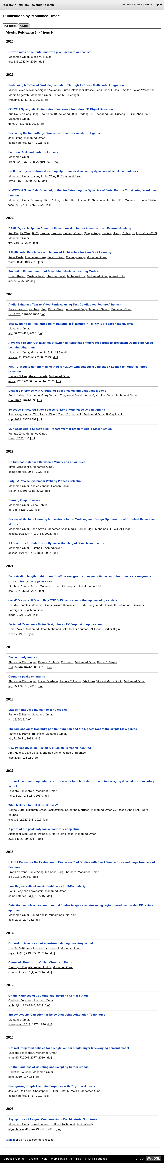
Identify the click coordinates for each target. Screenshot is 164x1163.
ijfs (10, 490)
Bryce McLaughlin (19, 466)
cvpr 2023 (14, 400)
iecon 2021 (15, 634)
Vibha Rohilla (39, 504)
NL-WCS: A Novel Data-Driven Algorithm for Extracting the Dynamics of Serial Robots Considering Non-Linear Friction (83, 193)
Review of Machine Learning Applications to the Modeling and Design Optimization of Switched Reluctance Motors (81, 521)
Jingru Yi (88, 395)
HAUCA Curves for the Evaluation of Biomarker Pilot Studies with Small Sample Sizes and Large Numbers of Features (81, 865)
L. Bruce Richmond (63, 1124)
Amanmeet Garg (35, 257)
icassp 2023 (16, 438)
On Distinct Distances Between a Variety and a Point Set (46, 462)
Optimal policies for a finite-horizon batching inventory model (50, 943)
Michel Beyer (16, 90)
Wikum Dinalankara (66, 605)
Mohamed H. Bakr (42, 352)
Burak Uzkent (55, 257)
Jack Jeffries (56, 809)
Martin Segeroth (18, 95)
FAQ (88, 1158)
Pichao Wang (56, 309)
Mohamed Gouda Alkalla (140, 200)
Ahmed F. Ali (117, 276)
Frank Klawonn (17, 871)
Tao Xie (45, 233)
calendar (37, 4)
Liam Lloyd (32, 752)
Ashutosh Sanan (98, 309)
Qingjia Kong (92, 233)
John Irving (15, 137)
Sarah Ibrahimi (17, 309)
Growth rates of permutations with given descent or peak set (49, 52)
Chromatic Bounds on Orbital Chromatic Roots (40, 962)
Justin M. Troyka (41, 56)
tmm (11, 123)
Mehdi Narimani (79, 629)
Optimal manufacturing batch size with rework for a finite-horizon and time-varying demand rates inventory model (81, 783)
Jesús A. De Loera (20, 1090)
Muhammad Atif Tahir (62, 914)
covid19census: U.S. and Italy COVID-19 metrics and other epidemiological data (62, 600)
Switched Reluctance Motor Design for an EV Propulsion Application (55, 624)
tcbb (11, 1005)
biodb (11, 614)
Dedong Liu (86, 113)
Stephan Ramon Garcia (23, 586)
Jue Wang (14, 414)
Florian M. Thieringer (66, 95)
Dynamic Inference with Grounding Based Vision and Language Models (57, 390)
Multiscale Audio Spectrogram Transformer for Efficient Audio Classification (60, 428)
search (49, 4)
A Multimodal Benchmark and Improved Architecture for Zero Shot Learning (59, 252)
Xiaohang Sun (37, 309)
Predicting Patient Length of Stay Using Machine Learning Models (53, 271)
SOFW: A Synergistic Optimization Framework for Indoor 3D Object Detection (60, 109)
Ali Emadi (61, 352)
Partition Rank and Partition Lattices (33, 152)
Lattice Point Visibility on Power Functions (37, 709)
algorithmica (16, 1129)
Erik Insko (67, 662)
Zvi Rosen (119, 809)
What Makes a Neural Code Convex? (33, 805)
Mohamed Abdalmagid (62, 528)
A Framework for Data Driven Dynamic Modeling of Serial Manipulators (56, 543)
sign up (23, 1139)
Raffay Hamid (114, 414)
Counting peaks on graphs (26, 676)
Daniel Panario (40, 1124)
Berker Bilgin (86, 528)
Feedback (100, 1158)
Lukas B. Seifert (121, 90)
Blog (78, 1158)
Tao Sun (56, 233)
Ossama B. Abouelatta (91, 200)
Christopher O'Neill (74, 586)
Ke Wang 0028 (67, 113)
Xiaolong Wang (75, 257)
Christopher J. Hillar (45, 1090)
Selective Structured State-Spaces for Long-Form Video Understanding (56, 409)
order (11, 161)
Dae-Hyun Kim (17, 967)
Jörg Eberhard (67, 871)
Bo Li (11, 890)
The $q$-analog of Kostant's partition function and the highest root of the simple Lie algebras (72, 728)
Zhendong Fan (104, 113)
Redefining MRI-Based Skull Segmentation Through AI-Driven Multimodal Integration (66, 85)
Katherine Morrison (77, 809)
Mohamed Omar (18, 56)
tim (10, 242)
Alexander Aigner (36, 90)
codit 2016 (15, 919)
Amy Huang (15, 752)
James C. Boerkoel (74, 752)
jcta (10, 590)
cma (11, 1057)
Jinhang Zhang (72, 233)
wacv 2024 (15, 262)
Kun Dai (13, 113)
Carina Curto (16, 809)
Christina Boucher (19, 1000)
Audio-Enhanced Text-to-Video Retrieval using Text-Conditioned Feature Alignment (65, 304)
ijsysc (11, 953)
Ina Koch (50, 871)
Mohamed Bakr (57, 629)
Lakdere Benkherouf (21, 790)
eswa (11, 180)
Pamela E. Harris (48, 662)
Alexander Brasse (82, 90)
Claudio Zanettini (19, 605)
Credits (33, 1158)
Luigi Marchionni (33, 610)
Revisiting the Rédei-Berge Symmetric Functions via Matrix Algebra (54, 133)
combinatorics (17, 142)
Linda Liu (76, 414)
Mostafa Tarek (36, 276)
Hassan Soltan (17, 376)
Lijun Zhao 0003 (140, 113)
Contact (20, 1158)
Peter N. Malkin (69, 1090)
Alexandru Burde (59, 90)
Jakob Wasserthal (144, 90)
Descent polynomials (22, 657)
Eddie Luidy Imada (91, 605)
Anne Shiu (133, 809)
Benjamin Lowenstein (29, 890)
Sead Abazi (102, 90)
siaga (11, 819)
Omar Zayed (16, 629)
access (12, 357)
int (9, 719)
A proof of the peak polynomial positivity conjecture (44, 829)
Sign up (158, 5)
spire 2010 (15, 1076)
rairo (11, 795)
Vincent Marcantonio (109, 681)
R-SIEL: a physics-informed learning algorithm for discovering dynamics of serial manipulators (73, 171)
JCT (10, 838)
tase (11, 204)
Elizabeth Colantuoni (118, 605)
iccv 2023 (14, 314)
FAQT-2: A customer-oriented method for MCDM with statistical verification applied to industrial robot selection (77, 369)
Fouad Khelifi (39, 914)
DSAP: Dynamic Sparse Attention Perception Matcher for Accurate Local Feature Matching (69, 228)
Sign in (148, 5)
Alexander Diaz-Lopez (22, 662)
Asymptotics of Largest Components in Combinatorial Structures (52, 1119)
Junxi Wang (36, 871)
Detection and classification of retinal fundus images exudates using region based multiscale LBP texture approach (80, 908)
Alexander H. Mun (39, 967)
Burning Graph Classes (24, 500)
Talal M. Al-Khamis (20, 948)
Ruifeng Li (121, 113)
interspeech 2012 (19, 1024)
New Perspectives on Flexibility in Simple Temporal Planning (49, 747)
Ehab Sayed (38, 528)
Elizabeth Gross (36, 809)
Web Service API (61, 1158)
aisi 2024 (14, 281)
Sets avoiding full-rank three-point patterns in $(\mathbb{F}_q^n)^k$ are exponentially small (71, 323)
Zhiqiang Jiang (29, 113)
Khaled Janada (37, 376)
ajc (10, 333)
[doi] (41, 61)
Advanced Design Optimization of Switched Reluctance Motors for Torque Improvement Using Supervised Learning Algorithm (80, 345)
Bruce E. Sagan (107, 662)
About (8, 1158)
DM (10, 667)
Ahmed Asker (73, 176)
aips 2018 (14, 757)
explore (24, 4)
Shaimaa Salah (56, 276)
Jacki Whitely (85, 1124)
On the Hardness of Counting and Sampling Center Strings (48, 995)
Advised (24, 26)
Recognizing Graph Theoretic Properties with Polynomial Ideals (51, 1086)
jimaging (13, 99)
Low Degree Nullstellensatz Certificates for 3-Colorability (47, 886)
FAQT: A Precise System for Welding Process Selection (45, 481)
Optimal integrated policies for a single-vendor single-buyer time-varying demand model (68, 1048)
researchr (9, 4)
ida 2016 (13, 876)
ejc (10, 61)
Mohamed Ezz (76, 276)
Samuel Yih (94, 586)
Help (44, 1158)
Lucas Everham (48, 681)
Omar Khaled (16, 276)
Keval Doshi (15, 257)
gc (9, 509)
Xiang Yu (63, 414)
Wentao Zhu (57, 395)
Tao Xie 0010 (48, 113)
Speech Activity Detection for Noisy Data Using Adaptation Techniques (56, 1014)
